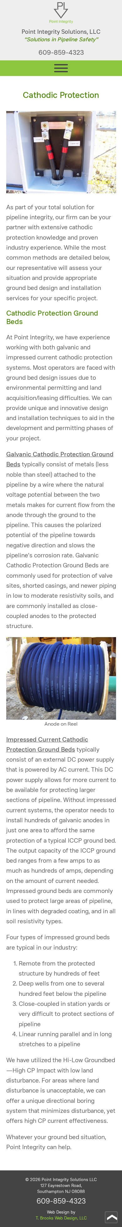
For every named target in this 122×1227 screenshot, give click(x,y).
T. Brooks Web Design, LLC (61, 1218)
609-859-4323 (61, 52)
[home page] (61, 21)
